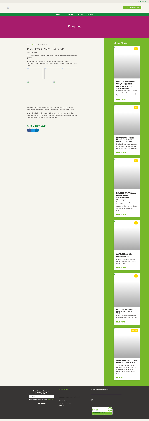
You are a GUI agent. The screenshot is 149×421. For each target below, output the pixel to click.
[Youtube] (8, 1)
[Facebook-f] (2, 1)
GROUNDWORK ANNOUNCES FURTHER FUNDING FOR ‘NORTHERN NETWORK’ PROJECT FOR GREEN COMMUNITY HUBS (126, 85)
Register (61, 405)
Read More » (121, 99)
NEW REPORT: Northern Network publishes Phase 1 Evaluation (125, 139)
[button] (29, 130)
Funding (70, 14)
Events (90, 14)
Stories (80, 14)
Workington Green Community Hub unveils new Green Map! (125, 254)
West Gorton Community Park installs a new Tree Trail (126, 311)
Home (29, 45)
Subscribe (41, 403)
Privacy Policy (50, 399)
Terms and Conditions (65, 403)
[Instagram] (5, 1)
